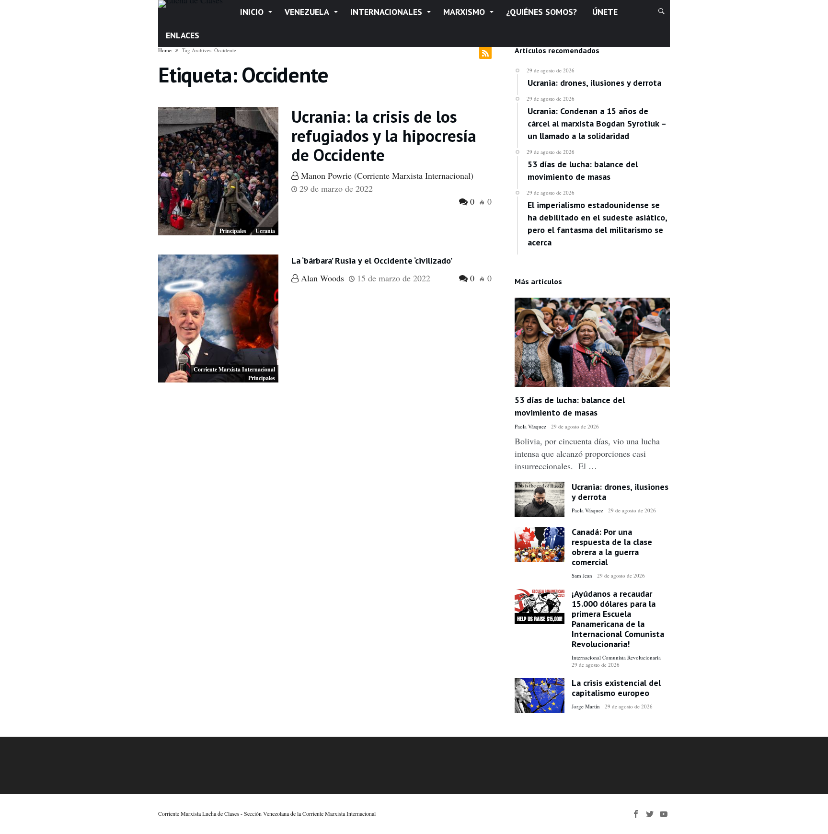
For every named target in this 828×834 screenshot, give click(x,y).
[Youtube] (663, 814)
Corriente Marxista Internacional (234, 369)
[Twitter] (650, 814)
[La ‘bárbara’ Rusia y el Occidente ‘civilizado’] (218, 319)
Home (165, 50)
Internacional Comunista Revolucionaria (616, 657)
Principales (232, 231)
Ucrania (265, 231)
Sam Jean (582, 575)
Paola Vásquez (530, 426)
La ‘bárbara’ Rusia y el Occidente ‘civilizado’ (371, 260)
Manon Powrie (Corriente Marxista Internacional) (386, 175)
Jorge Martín (586, 706)
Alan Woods (321, 278)
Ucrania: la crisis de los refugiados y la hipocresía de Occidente (383, 135)
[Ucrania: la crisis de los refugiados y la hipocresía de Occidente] (218, 171)
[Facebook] (636, 814)
